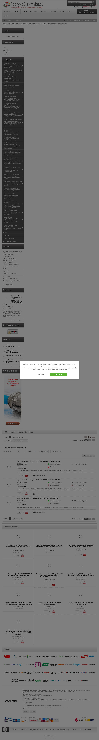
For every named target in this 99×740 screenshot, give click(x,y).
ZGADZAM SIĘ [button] (58, 374)
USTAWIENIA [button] (40, 374)
